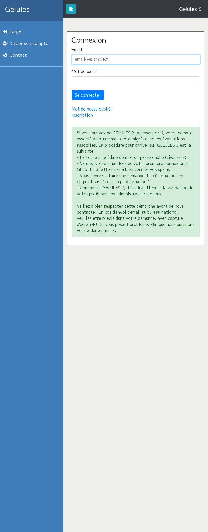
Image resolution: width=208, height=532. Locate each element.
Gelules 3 (190, 8)
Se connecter (88, 95)
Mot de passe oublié (91, 109)
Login (15, 31)
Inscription (82, 115)
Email (77, 49)
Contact (18, 55)
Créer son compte (29, 43)
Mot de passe (85, 71)
